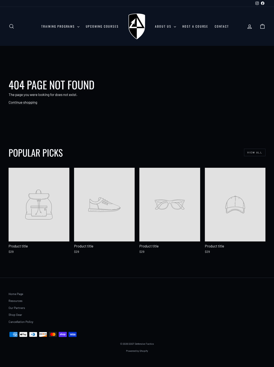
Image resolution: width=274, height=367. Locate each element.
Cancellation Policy (21, 322)
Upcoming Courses (102, 26)
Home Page (16, 294)
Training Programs (58, 26)
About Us (164, 26)
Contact (222, 26)
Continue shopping (23, 102)
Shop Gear (15, 314)
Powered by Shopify (137, 350)
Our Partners (17, 308)
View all (254, 152)
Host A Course (195, 26)
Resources (15, 301)
